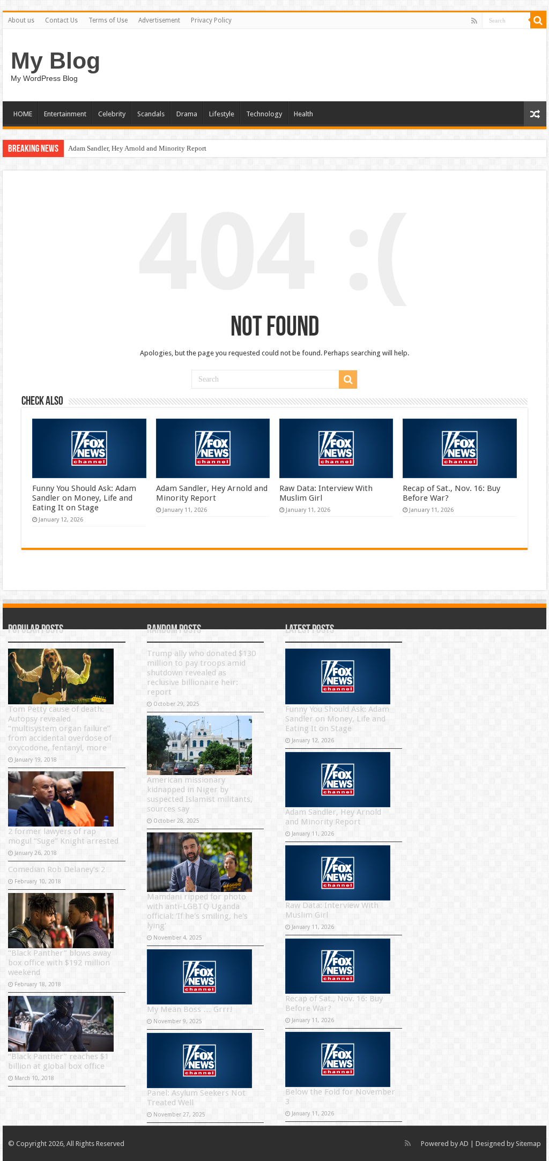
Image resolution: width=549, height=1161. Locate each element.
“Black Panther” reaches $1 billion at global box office (58, 1061)
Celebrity (111, 114)
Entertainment (65, 114)
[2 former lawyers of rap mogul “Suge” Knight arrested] (61, 799)
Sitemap (528, 1144)
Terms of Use (108, 20)
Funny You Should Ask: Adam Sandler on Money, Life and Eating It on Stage (84, 497)
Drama (186, 114)
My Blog (55, 60)
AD (464, 1144)
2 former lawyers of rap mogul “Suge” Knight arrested (63, 836)
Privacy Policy (211, 20)
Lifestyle (221, 114)
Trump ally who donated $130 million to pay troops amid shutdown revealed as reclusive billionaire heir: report (201, 673)
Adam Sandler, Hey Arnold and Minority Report (137, 148)
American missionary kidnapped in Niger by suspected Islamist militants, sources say (200, 794)
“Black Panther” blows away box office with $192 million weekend (59, 962)
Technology (264, 114)
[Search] (538, 20)
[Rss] (474, 20)
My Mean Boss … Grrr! (190, 1009)
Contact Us (61, 20)
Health (303, 114)
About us (21, 20)
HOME (22, 114)
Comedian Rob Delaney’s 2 (56, 869)
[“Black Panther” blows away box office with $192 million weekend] (61, 920)
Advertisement (159, 20)
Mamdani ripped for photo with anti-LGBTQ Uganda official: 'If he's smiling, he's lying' (197, 911)
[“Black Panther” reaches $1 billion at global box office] (61, 1023)
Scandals (151, 114)
